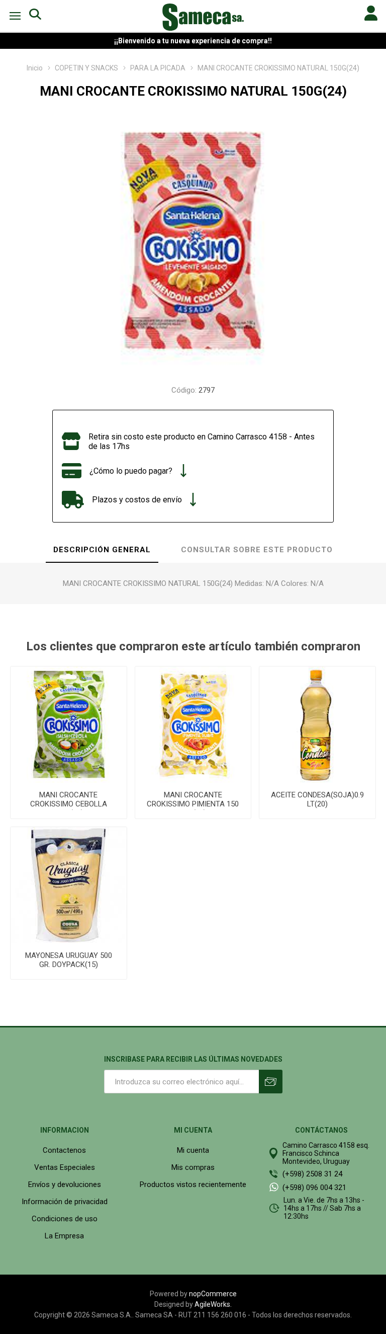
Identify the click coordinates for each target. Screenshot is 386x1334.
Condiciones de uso (65, 1218)
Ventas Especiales (64, 1167)
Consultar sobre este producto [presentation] (257, 549)
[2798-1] (193, 724)
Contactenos (64, 1150)
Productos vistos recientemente (193, 1184)
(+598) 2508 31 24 (312, 1173)
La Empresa (64, 1235)
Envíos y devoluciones (64, 1184)
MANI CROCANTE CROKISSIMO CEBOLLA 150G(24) (68, 804)
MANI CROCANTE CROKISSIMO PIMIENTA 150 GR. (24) (193, 804)
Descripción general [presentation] (102, 549)
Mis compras (193, 1167)
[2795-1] (69, 724)
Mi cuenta (193, 1150)
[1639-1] (69, 885)
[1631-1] (317, 724)
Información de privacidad (65, 1201)
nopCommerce (213, 1294)
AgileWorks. (213, 1304)
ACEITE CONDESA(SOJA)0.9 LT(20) (317, 799)
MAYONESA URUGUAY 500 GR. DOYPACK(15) (68, 960)
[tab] (102, 550)
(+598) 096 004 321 (314, 1187)
